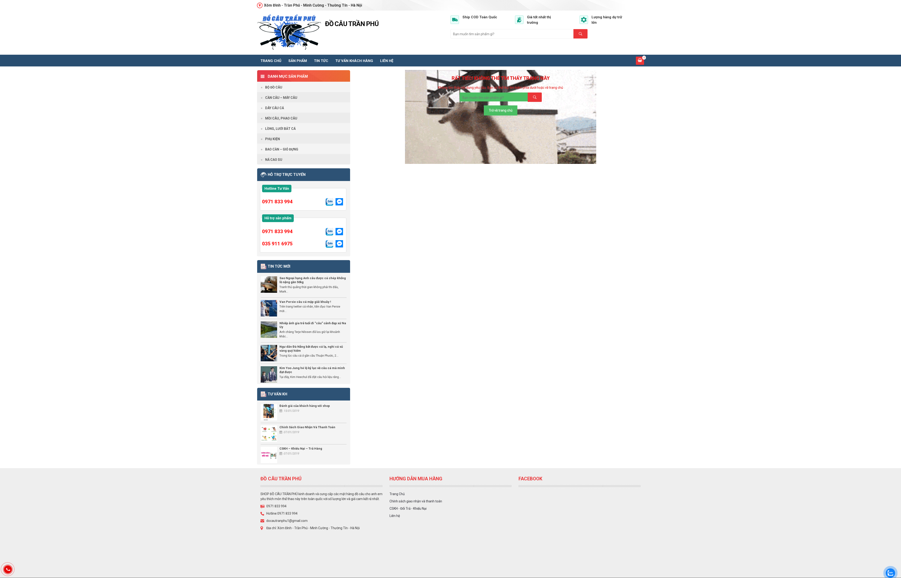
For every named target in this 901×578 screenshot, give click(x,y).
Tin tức (321, 61)
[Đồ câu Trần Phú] (289, 32)
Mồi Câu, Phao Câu (281, 118)
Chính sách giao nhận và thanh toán (415, 501)
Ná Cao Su (273, 160)
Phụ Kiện (272, 139)
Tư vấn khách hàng (354, 61)
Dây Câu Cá (274, 108)
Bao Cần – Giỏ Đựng (281, 149)
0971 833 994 (277, 201)
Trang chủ (270, 61)
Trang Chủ (397, 494)
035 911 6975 (277, 244)
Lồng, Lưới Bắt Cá (280, 129)
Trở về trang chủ (500, 110)
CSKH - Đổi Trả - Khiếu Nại (408, 508)
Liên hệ (386, 61)
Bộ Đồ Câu (273, 87)
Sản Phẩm (297, 61)
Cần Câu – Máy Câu (281, 98)
